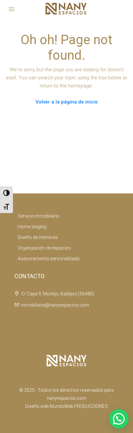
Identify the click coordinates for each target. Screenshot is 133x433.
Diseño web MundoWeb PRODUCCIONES (66, 406)
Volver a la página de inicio (67, 102)
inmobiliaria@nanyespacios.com (55, 305)
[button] (118, 418)
